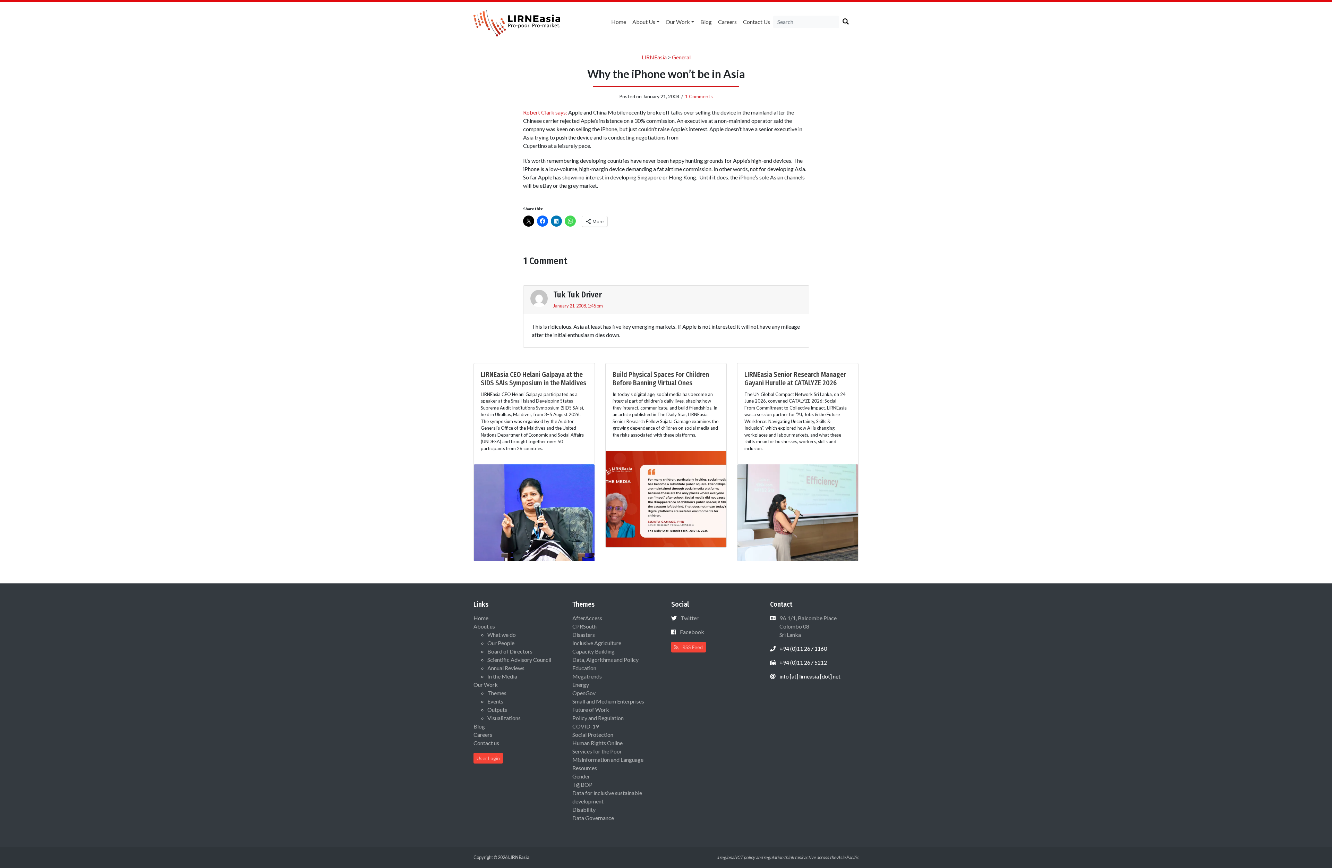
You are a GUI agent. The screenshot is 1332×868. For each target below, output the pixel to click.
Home (618, 21)
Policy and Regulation (598, 718)
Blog (706, 21)
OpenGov (584, 693)
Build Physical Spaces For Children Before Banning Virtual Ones (661, 378)
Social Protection (592, 734)
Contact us (756, 21)
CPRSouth (584, 626)
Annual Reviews (505, 668)
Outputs (497, 709)
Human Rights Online (597, 743)
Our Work (678, 21)
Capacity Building (593, 651)
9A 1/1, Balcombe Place (807, 626)
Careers (727, 21)
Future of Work (590, 709)
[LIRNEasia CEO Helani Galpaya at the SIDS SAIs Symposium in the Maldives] (534, 511)
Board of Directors (509, 651)
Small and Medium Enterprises (608, 701)
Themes (496, 693)
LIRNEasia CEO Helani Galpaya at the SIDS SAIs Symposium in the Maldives (533, 378)
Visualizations (504, 718)
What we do (501, 634)
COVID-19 (585, 726)
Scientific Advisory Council (519, 659)
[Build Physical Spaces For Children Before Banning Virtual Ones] (666, 498)
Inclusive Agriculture (596, 643)
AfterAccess (587, 618)
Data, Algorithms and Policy (605, 659)
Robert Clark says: (545, 112)
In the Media (502, 676)
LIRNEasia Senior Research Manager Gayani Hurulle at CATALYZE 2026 (795, 378)
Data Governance (593, 818)
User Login (488, 758)
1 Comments (699, 96)
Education (584, 668)
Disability (584, 809)
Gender (581, 776)
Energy (580, 684)
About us (643, 21)
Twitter (690, 618)
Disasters (583, 634)
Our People (500, 643)
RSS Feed (692, 647)
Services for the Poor (597, 751)
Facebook (692, 632)
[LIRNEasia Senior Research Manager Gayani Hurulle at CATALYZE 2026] (797, 511)
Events (495, 701)
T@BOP (582, 784)
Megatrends (587, 676)
